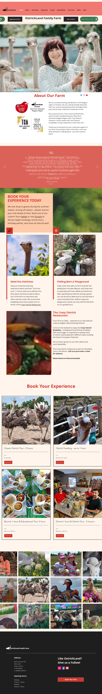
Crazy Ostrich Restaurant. (31, 305)
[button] (8, 462)
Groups (38, 216)
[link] (26, 448)
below (24, 216)
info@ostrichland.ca (20, 670)
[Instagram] (84, 95)
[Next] (97, 167)
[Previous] (5, 167)
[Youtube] (87, 95)
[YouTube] (67, 668)
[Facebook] (81, 95)
